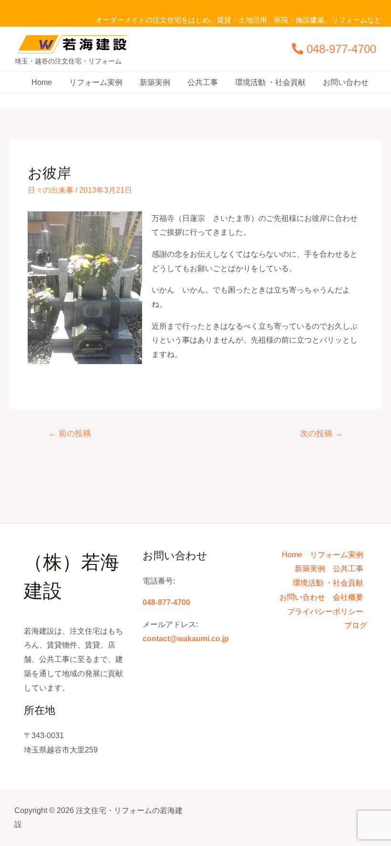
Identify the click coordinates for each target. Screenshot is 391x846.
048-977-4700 (341, 48)
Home (41, 82)
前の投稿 (69, 433)
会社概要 (348, 597)
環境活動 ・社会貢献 (270, 82)
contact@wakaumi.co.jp (186, 639)
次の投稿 (321, 433)
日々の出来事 (50, 190)
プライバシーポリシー (325, 611)
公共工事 (202, 82)
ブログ (355, 625)
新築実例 (155, 82)
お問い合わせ (346, 82)
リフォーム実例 (96, 82)
